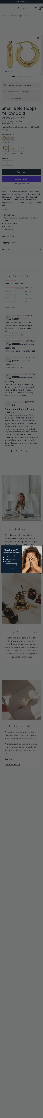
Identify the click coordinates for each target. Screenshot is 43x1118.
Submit (11, 564)
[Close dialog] (41, 547)
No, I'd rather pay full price (11, 568)
